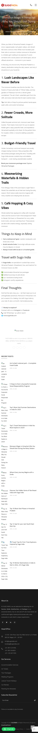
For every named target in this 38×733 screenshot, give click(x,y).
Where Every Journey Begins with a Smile (21, 473)
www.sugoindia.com (10, 315)
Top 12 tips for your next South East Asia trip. (22, 525)
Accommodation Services (9, 665)
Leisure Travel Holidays (9, 681)
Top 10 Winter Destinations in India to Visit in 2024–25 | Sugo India (22, 564)
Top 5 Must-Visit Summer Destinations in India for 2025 (23, 408)
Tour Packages (6, 673)
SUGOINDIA (14, 723)
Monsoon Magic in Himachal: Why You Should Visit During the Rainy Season (22, 447)
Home (19, 29)
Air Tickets (4, 669)
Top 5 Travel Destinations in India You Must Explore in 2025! (22, 426)
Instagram (17, 310)
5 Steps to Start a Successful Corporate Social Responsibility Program (23, 385)
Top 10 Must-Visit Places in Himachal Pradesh (22, 509)
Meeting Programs (7, 677)
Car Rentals (5, 685)
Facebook (26, 310)
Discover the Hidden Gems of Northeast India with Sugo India (23, 491)
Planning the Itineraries (8, 689)
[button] (8, 729)
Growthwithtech (6, 725)
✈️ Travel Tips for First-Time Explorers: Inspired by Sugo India (23, 543)
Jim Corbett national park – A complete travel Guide (23, 364)
